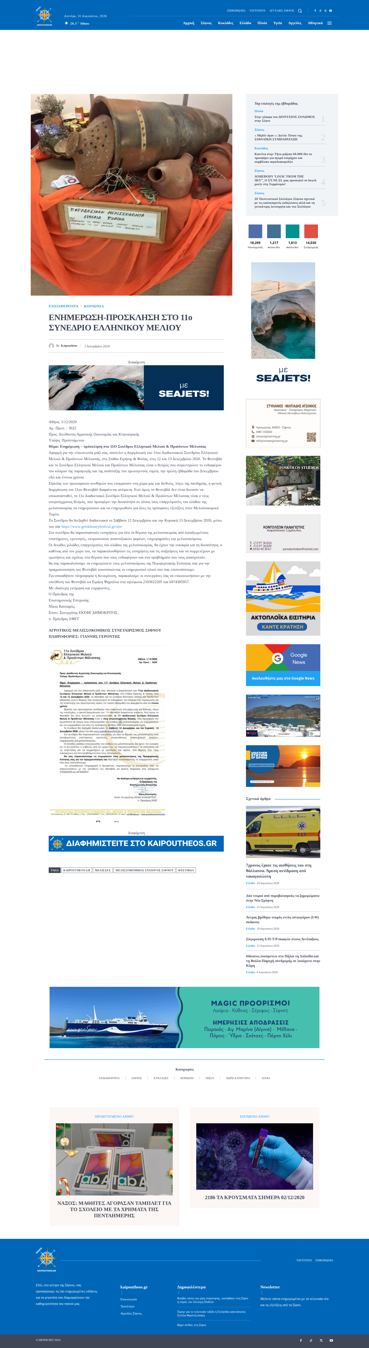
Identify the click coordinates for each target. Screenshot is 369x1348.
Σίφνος (259, 129)
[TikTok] (320, 10)
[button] (300, 11)
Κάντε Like (255, 226)
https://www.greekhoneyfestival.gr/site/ (92, 526)
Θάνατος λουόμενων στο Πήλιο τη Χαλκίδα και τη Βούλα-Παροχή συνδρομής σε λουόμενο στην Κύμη (283, 961)
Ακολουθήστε (274, 226)
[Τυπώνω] (219, 346)
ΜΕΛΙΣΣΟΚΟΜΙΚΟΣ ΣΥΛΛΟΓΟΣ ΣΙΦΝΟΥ (144, 870)
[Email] (209, 346)
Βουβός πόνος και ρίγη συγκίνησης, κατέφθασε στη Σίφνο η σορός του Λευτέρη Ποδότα (212, 1300)
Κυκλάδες (261, 148)
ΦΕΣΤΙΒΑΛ (186, 870)
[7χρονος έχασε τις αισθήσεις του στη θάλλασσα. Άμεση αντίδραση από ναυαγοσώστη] (283, 832)
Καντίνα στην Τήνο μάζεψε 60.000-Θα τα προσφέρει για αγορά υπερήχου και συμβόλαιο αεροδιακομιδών (283, 157)
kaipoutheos (69, 345)
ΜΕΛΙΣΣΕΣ (103, 870)
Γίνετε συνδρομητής (311, 227)
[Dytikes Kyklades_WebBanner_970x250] (136, 387)
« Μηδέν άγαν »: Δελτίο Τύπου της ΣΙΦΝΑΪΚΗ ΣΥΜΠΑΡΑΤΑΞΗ (278, 137)
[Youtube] (330, 10)
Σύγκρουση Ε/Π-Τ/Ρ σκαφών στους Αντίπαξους (282, 939)
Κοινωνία (94, 306)
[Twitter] (325, 10)
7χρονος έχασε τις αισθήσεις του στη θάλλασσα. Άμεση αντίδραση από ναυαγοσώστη (278, 871)
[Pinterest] (190, 346)
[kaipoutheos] (52, 346)
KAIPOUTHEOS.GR (76, 870)
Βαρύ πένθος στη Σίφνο (191, 1325)
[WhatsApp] (200, 346)
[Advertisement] (184, 62)
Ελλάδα (250, 883)
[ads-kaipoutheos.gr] (136, 844)
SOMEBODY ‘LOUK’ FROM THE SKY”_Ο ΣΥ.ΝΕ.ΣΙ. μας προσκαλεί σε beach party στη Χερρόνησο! (285, 180)
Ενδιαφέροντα (63, 306)
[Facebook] (315, 10)
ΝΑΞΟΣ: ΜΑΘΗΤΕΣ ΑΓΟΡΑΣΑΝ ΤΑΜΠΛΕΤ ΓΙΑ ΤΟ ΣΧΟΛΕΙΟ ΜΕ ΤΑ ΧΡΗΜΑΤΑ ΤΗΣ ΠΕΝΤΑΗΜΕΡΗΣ (114, 1209)
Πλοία (259, 111)
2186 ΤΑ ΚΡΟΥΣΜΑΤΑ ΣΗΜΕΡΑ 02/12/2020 (255, 1197)
